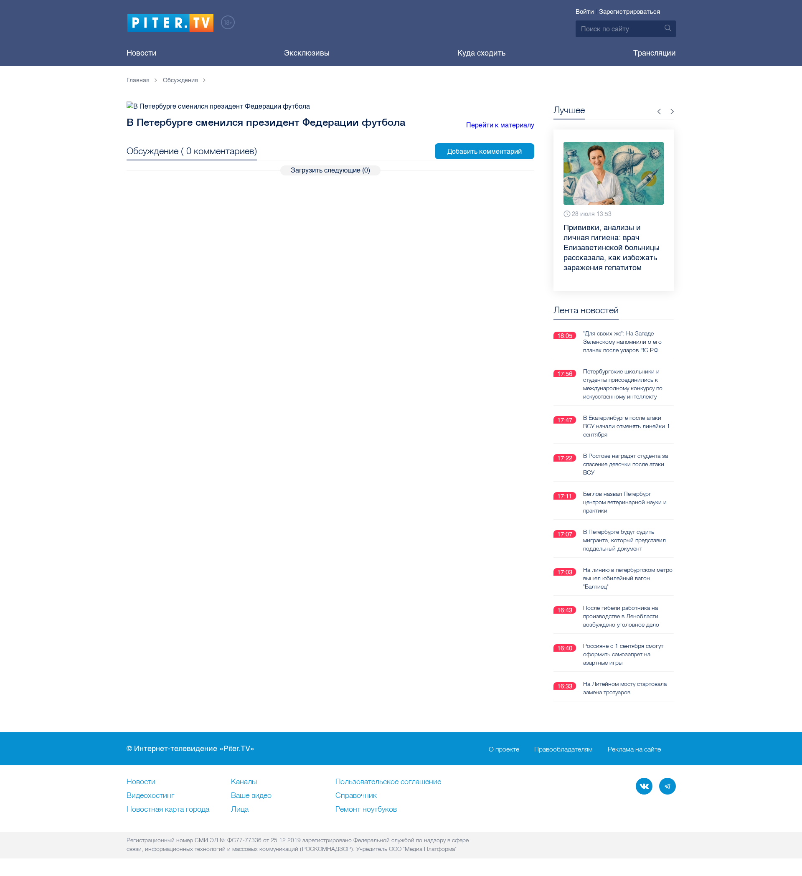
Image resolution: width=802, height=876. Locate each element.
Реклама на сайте (634, 749)
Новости (142, 53)
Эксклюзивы (307, 53)
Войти (585, 11)
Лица (240, 809)
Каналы (244, 782)
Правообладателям (563, 749)
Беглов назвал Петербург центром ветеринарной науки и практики (625, 502)
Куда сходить (481, 53)
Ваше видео (251, 796)
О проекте (504, 749)
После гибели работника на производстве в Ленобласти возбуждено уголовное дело (621, 616)
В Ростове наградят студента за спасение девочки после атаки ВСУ (625, 464)
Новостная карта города (168, 809)
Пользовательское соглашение (388, 782)
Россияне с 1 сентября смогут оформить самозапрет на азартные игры (623, 654)
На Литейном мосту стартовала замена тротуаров (625, 688)
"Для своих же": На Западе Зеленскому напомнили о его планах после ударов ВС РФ (622, 342)
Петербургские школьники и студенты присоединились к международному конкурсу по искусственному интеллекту (622, 384)
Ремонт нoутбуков (366, 809)
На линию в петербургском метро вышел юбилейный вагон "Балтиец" (628, 578)
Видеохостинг (150, 796)
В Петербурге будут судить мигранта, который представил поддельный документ (624, 540)
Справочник (356, 796)
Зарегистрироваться (629, 11)
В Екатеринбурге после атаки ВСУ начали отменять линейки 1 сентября (626, 426)
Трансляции (654, 53)
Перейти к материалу (500, 125)
